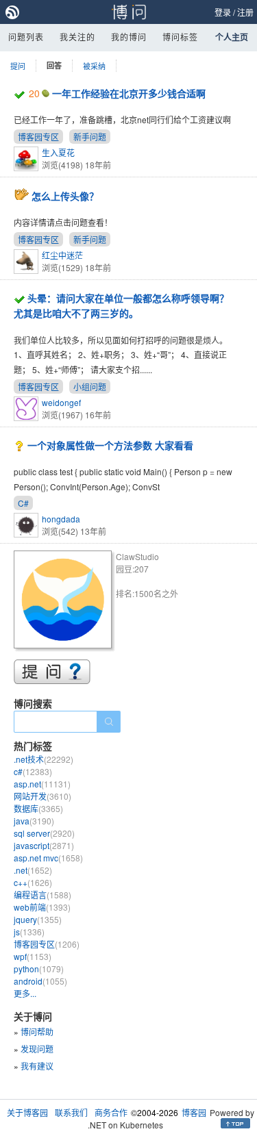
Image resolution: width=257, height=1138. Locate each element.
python (39, 968)
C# (23, 503)
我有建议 (37, 1066)
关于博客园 (27, 1112)
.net (33, 870)
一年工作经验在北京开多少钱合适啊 (129, 93)
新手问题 (89, 136)
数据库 (38, 808)
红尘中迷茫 (62, 255)
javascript (44, 845)
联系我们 (71, 1112)
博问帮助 (37, 1031)
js (29, 931)
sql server (44, 833)
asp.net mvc (48, 857)
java (34, 820)
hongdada (61, 518)
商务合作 (111, 1112)
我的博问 (129, 36)
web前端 (42, 907)
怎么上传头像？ (65, 196)
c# (33, 771)
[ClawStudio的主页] (65, 602)
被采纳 (94, 65)
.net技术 (43, 759)
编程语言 (42, 894)
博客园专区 (38, 136)
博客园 (194, 1112)
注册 (245, 12)
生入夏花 (58, 152)
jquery (38, 919)
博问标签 (180, 36)
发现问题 (37, 1048)
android (40, 981)
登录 (223, 12)
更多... (25, 993)
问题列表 (26, 36)
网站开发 (42, 796)
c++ (33, 882)
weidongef (61, 402)
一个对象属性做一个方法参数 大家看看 (110, 445)
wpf (32, 956)
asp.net (42, 783)
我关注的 (77, 36)
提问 (17, 65)
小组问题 (89, 386)
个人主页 (231, 37)
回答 (54, 65)
